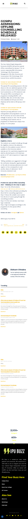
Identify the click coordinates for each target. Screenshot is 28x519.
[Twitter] (7, 515)
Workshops (5, 502)
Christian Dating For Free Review (8, 316)
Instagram (14, 213)
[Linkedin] (18, 515)
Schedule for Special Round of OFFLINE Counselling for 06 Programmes (11, 83)
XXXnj (2, 290)
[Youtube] (12, 515)
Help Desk (4, 505)
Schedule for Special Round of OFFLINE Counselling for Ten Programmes (11, 109)
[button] (3, 3)
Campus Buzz (5, 481)
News (3, 484)
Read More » (3, 296)
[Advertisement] (14, 13)
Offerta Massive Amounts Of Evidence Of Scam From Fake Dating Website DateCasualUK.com (13, 301)
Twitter (22, 213)
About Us (4, 499)
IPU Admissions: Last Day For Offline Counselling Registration (13, 176)
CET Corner (5, 490)
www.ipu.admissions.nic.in (17, 189)
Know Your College (7, 487)
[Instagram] (15, 515)
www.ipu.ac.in (4, 189)
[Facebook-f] (9, 515)
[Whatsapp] (21, 515)
